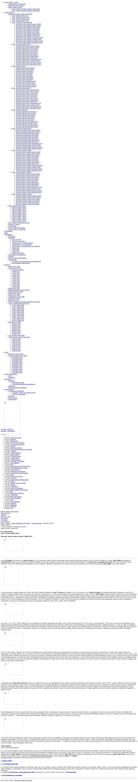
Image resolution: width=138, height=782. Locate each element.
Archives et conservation (17, 443)
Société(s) (11, 256)
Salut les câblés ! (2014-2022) (17, 206)
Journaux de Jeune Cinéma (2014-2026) (20, 14)
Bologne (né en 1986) (14, 322)
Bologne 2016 (16, 327)
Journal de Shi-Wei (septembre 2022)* (27, 122)
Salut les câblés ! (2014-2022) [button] (9, 511)
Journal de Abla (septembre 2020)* (26, 81)
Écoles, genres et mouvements (17, 258)
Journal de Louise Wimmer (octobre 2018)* (29, 39)
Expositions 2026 (17, 372)
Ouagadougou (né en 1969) (16, 297)
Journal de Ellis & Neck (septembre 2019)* (28, 59)
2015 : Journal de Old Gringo (20, 17)
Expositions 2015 (17, 357)
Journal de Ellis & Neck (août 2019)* (27, 58)
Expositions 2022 (17, 367)
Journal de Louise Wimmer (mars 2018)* (28, 27)
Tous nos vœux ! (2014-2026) (17, 229)
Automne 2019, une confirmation (22, 244)
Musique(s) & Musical (17, 493)
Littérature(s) (14, 486)
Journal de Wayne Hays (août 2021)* (27, 101)
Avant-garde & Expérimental (16, 254)
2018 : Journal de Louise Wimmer (22, 22)
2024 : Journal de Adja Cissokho (21, 150)
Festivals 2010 (16, 340)
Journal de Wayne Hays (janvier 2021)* (27, 90)
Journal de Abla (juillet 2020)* (25, 78)
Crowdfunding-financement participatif (23, 384)
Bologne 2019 (16, 332)
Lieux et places (12, 397)
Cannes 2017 (16, 281)
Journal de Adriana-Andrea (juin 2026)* (28, 204)
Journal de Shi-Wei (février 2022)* (26, 113)
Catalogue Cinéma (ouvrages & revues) (23, 392)
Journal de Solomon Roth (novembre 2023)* (29, 147)
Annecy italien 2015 (18, 318)
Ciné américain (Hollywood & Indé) (21, 449)
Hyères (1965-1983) (14, 293)
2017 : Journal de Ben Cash (20, 21)
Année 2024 (15, 251)
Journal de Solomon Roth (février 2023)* (28, 132)
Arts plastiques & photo (17, 444)
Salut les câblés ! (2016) (19, 211)
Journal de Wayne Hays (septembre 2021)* (28, 103)
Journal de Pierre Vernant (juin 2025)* (27, 182)
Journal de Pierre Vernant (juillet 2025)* (27, 184)
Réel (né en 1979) (13, 300)
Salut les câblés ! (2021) (19, 219)
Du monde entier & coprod (19, 468)
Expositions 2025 (17, 371)
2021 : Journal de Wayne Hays (21, 88)
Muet (11, 491)
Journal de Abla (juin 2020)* (24, 76)
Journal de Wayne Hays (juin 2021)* (27, 98)
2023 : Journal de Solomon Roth (21, 128)
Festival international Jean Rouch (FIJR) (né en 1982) (24, 302)
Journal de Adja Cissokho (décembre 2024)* (29, 170)
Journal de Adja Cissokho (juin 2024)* (27, 160)
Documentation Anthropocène (21, 263)
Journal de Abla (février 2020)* (25, 69)
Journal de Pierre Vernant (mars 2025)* (27, 177)
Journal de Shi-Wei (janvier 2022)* (26, 111)
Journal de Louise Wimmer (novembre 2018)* (29, 41)
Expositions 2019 (17, 364)
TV (12, 508)
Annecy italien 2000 (18, 305)
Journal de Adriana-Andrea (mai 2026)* (27, 202)
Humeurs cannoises (18, 270)
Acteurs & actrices (15, 437)
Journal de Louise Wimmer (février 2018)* (28, 26)
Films (6, 233)
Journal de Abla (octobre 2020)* (25, 83)
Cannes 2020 (16, 286)
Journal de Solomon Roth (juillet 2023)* (28, 140)
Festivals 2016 (16, 345)
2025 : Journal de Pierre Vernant (21, 172)
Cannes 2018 (16, 283)
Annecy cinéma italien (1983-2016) (18, 303)
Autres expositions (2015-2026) (17, 355)
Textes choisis (12, 226)
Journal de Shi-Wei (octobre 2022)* (26, 123)
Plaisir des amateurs (15, 496)
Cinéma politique (16, 459)
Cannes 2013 (16, 275)
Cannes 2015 (16, 278)
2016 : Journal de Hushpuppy (21, 19)
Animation (13, 439)
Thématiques (8, 234)
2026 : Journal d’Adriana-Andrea (22, 194)
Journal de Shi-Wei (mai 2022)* (25, 118)
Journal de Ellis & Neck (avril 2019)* (27, 51)
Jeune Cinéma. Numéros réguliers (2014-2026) (26, 9)
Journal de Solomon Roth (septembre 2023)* (29, 143)
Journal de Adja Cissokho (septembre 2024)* (29, 165)
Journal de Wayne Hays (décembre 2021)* (28, 108)
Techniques (11, 386)
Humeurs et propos (14, 224)
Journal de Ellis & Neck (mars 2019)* (27, 49)
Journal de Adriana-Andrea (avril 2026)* (28, 201)
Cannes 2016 (16, 280)
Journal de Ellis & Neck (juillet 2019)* (27, 56)
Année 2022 (15, 249)
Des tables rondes (6, 757)
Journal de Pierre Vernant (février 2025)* (28, 175)
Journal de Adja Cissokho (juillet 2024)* (28, 162)
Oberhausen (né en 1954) (15, 291)
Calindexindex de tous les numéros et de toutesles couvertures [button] (6, 518)
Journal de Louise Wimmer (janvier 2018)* (28, 24)
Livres (10, 376)
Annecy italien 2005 (18, 312)
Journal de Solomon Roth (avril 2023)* (27, 135)
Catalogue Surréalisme (18, 394)
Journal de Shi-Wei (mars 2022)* (25, 115)
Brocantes (11, 396)
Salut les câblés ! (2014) (19, 207)
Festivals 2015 (16, 344)
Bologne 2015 (16, 325)
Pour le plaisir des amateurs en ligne (18, 222)
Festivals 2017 (16, 347)
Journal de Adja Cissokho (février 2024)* (28, 154)
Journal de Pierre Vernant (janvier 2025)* (28, 174)
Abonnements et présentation (16, 4)
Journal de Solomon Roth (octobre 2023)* (28, 145)
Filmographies (12, 399)
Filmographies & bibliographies (19, 480)
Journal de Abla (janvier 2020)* (25, 68)
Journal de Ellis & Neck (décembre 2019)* (28, 64)
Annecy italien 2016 (18, 320)
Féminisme (11, 238)
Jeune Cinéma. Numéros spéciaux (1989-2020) (26, 10)
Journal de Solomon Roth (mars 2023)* (27, 133)
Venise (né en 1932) (14, 266)
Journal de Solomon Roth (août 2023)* (27, 142)
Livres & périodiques (11, 374)
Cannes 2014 (16, 276)
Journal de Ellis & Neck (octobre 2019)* (28, 61)
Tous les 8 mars (16, 239)
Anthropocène (12, 260)
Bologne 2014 (16, 323)
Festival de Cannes (16, 476)
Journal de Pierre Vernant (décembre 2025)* (29, 192)
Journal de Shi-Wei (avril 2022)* (25, 116)
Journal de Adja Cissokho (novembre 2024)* (29, 169)
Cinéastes (13, 451)
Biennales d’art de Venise (15, 354)
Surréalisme (13, 505)
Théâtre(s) (13, 506)
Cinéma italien (15, 458)
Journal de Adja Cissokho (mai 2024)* (27, 159)
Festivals (7, 265)
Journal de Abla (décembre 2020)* (26, 86)
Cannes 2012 (16, 273)
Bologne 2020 (16, 334)
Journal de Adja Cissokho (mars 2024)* (27, 155)
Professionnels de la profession (17, 387)
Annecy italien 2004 (18, 310)
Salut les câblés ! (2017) (19, 212)
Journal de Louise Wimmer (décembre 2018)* (29, 42)
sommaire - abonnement (8, 431)
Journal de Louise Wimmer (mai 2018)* (27, 31)
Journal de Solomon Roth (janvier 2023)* (28, 130)
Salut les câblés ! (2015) (19, 209)
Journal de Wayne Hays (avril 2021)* (27, 95)
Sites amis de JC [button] (5, 513)
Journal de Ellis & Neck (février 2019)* (27, 48)
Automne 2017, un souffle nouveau (22, 243)
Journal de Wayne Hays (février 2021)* (27, 91)
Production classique (18, 382)
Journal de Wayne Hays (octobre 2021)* (28, 105)
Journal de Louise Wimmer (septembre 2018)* (29, 37)
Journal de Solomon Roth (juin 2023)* (27, 138)
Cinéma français (16, 456)
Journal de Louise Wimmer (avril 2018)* (28, 29)
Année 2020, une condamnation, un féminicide (26, 246)
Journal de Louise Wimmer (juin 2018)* (27, 32)
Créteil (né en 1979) (14, 298)
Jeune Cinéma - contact (11, 2)
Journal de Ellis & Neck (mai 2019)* (27, 53)
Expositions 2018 (17, 362)
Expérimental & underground (19, 473)
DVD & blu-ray (15, 469)
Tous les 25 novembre (18, 241)
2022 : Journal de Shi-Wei (19, 110)
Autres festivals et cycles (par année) (19, 337)
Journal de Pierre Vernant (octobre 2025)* (28, 189)
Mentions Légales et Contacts (23, 780)
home (2, 523)
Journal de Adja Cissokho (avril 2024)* (27, 157)
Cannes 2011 (16, 271)
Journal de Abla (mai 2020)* (24, 74)
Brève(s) (13, 446)
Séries (11, 500)
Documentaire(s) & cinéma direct (20, 466)
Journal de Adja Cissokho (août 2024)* (27, 164)
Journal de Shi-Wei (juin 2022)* (25, 120)
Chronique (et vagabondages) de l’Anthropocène (26, 261)
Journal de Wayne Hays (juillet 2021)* (27, 100)
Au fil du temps (9, 12)
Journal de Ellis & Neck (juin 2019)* (27, 54)
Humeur (13, 485)
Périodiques (11, 377)
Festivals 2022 (16, 350)
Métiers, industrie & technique (19, 490)
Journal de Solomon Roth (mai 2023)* (27, 137)
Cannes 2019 (16, 285)
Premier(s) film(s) (16, 498)
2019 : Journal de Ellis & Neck (21, 44)
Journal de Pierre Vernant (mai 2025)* (27, 180)
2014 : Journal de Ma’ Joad (20, 16)
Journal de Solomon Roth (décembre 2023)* (29, 148)
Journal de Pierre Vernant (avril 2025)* (27, 179)
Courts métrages (14, 463)
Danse (12, 464)
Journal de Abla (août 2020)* (24, 79)
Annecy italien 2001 (18, 307)
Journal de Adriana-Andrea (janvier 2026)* (28, 196)
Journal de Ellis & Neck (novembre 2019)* (28, 63)
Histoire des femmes (18, 253)
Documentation (9, 389)
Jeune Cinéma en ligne (15, 7)
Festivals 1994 (16, 339)
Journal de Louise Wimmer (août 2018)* (28, 36)
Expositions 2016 (17, 359)
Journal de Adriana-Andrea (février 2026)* (28, 197)
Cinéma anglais (14, 454)
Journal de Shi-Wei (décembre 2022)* (27, 127)
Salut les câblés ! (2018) (19, 214)
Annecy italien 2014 (18, 317)
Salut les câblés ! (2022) (19, 221)
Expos (6, 352)
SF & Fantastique (15, 501)
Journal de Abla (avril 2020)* (24, 73)
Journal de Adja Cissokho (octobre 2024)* (28, 167)
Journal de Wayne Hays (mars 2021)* (27, 93)
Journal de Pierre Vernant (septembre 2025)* (29, 187)
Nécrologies (14, 495)
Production (11, 381)
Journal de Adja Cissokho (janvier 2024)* (28, 152)
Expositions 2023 (17, 369)
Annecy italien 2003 (18, 308)
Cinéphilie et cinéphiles (17, 461)
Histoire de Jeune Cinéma (15, 5)
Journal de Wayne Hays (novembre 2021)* (28, 106)
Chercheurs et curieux (15, 448)
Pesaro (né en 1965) (14, 295)
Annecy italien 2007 (18, 313)
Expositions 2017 (17, 360)
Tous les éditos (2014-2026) (16, 228)
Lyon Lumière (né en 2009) (16, 335)
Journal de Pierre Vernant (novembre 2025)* (29, 191)
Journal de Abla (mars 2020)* (24, 71)
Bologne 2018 (16, 330)
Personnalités (8, 231)
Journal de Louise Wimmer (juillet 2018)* (28, 34)
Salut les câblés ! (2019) (19, 216)
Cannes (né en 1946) (14, 268)
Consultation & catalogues (16, 391)
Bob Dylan (11, 236)
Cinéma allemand (16, 453)
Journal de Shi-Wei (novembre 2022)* (27, 125)
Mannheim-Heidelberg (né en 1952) (19, 290)
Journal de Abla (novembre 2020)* (26, 85)
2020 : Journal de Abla (18, 66)
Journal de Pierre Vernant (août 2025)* (27, 185)
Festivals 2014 (16, 342)
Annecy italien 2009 (18, 315)
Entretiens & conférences (18, 471)
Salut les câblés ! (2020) (19, 217)
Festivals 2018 (16, 349)
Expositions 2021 (17, 366)
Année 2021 (15, 248)
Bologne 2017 (16, 328)
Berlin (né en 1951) (14, 288)
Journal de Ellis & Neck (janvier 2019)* (27, 46)
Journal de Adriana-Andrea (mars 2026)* (28, 199)
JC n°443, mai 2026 (7, 429)
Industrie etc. (8, 379)
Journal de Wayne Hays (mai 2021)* (26, 96)
